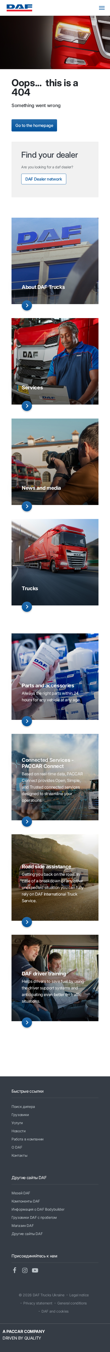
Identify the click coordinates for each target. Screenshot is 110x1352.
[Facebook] (17, 1270)
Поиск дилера (23, 1106)
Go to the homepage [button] (34, 125)
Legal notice (79, 1295)
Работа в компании (27, 1139)
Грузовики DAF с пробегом (34, 1217)
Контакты (19, 1155)
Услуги (17, 1123)
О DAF (17, 1147)
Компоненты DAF (26, 1201)
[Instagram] (27, 1270)
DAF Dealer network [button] (43, 179)
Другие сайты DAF (27, 1233)
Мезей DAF (21, 1193)
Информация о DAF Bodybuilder (38, 1209)
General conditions (72, 1303)
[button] (27, 305)
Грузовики (20, 1114)
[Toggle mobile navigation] (104, 7)
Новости (19, 1131)
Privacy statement (37, 1303)
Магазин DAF (23, 1225)
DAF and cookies (55, 1311)
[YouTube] (37, 1270)
